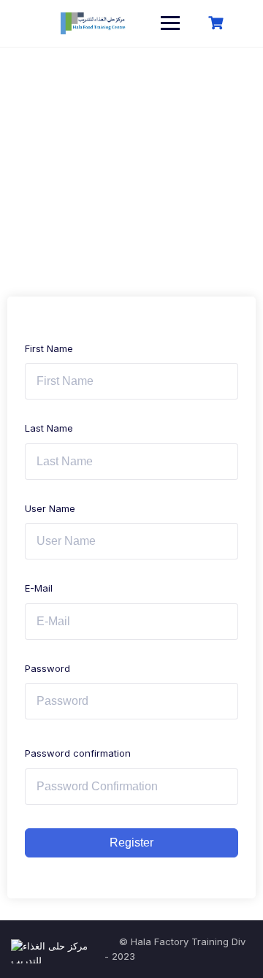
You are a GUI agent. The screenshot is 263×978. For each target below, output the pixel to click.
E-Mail (39, 588)
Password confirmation (78, 753)
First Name (49, 348)
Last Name (49, 428)
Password (47, 668)
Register (131, 842)
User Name (50, 508)
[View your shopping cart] (217, 23)
